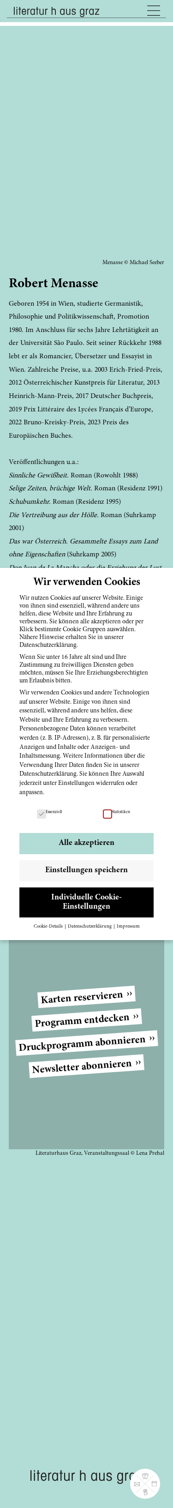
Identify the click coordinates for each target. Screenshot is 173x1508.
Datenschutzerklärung (48, 774)
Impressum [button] (128, 926)
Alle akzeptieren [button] (86, 843)
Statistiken (121, 812)
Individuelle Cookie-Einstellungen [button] (86, 902)
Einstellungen (76, 783)
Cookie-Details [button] (49, 926)
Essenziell (54, 812)
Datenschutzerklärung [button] (90, 926)
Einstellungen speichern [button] (86, 870)
